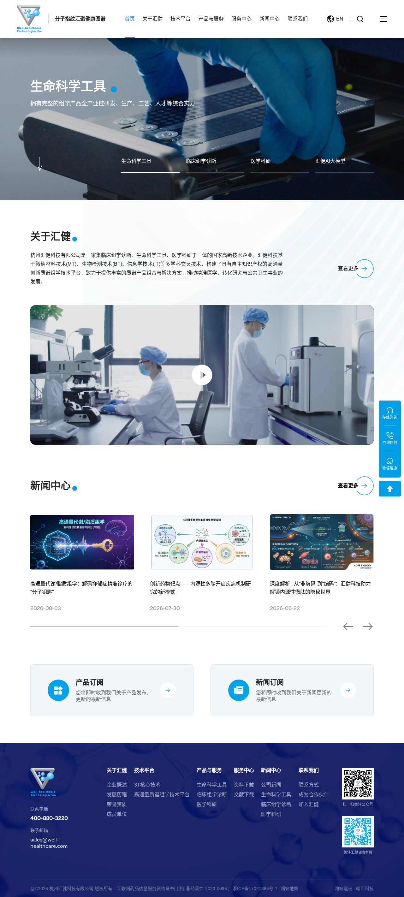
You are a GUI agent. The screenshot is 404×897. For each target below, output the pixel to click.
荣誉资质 (117, 804)
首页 (130, 18)
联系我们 (298, 18)
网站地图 (289, 888)
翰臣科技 (365, 888)
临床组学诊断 (212, 794)
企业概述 (117, 784)
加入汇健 (309, 804)
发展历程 (117, 794)
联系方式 (309, 784)
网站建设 (343, 888)
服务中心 (241, 18)
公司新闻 (271, 784)
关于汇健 (152, 18)
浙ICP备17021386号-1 (255, 888)
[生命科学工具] (202, 100)
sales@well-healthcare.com (49, 842)
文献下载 (244, 794)
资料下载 (244, 784)
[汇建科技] (29, 19)
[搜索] (360, 19)
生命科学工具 (212, 784)
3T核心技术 (147, 784)
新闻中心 (269, 18)
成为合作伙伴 (314, 794)
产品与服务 (211, 18)
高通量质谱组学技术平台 (162, 794)
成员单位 (117, 814)
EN (339, 18)
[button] (348, 626)
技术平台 (180, 18)
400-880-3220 (49, 818)
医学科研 (207, 804)
